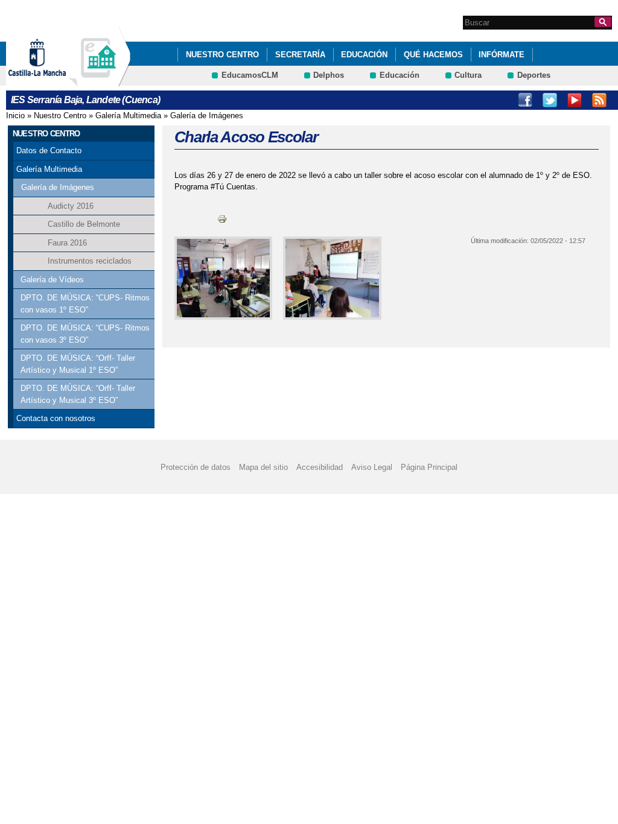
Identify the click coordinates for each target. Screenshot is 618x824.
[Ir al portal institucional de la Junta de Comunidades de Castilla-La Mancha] (52, 80)
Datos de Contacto (48, 150)
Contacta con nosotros (55, 418)
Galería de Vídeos (52, 279)
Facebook (525, 100)
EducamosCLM (249, 75)
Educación (364, 54)
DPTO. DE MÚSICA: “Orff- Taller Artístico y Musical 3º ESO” (78, 394)
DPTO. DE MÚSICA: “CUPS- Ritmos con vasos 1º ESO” (85, 303)
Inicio (15, 115)
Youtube (574, 100)
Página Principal (429, 467)
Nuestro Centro (222, 54)
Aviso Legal (371, 467)
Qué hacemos (433, 54)
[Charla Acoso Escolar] (221, 278)
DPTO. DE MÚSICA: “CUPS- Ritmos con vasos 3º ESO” (85, 333)
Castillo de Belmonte (84, 224)
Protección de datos (196, 467)
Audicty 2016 (71, 206)
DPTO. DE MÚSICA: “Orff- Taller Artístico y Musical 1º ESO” (78, 364)
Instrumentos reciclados (90, 260)
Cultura (468, 75)
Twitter (550, 100)
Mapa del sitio (263, 467)
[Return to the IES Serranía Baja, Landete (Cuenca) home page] (99, 80)
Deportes (533, 75)
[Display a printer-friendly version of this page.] (222, 218)
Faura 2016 (67, 242)
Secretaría (300, 54)
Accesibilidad (319, 467)
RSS (599, 100)
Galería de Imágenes (206, 115)
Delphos (328, 75)
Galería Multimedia (128, 115)
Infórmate (501, 54)
